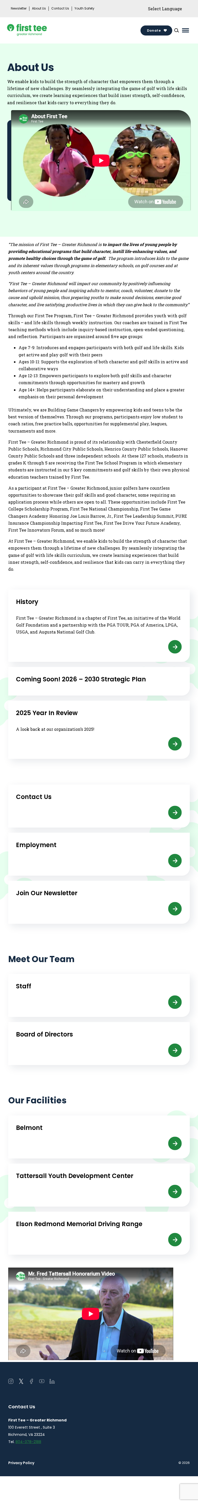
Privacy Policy (21, 1462)
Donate (154, 30)
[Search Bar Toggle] (176, 30)
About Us (39, 8)
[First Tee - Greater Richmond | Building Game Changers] (36, 30)
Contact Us (60, 8)
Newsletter (19, 8)
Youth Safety (84, 8)
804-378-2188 (28, 1441)
